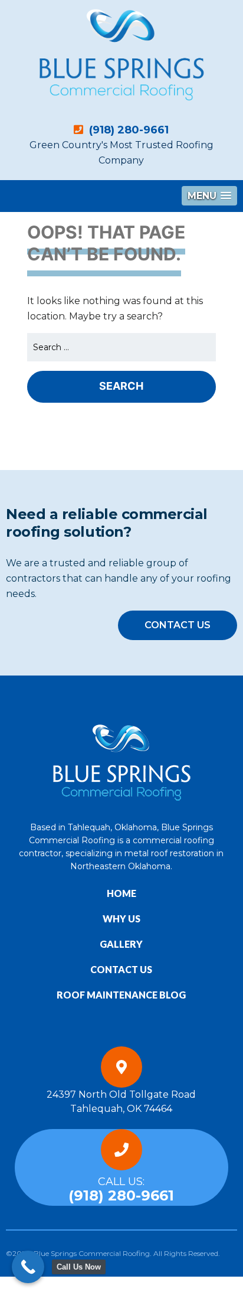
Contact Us (178, 625)
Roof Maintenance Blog (121, 994)
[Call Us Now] (28, 1267)
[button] (209, 195)
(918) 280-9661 (127, 129)
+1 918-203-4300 (38, 1284)
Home (121, 893)
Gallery (121, 944)
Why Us (121, 918)
